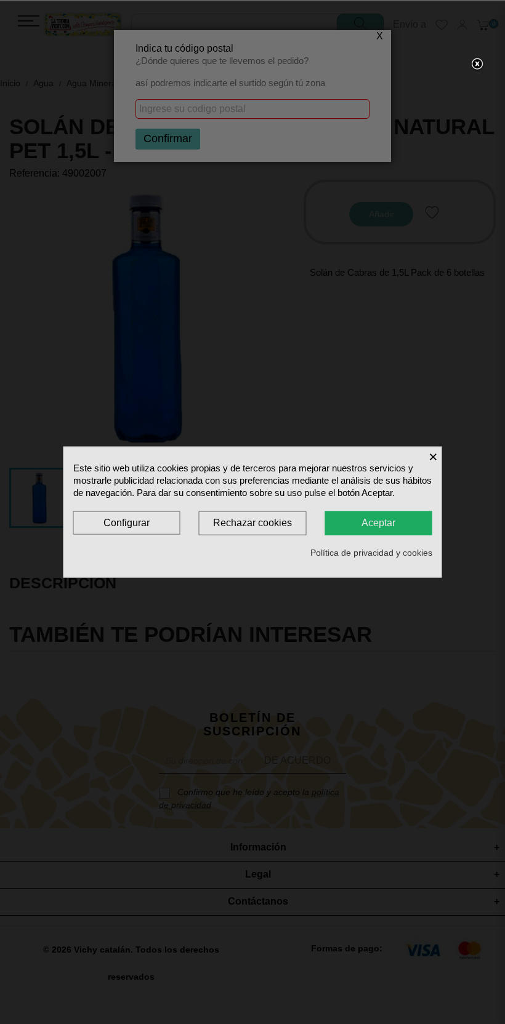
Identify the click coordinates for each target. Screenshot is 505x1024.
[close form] (477, 64)
